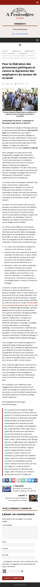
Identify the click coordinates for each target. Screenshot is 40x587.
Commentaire (7, 525)
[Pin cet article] (13, 480)
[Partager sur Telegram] (29, 480)
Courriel (5, 548)
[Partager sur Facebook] (3, 480)
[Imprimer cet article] (19, 480)
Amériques (16, 51)
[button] (36, 2)
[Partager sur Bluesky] (32, 480)
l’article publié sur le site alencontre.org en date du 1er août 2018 (20, 305)
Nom (4, 542)
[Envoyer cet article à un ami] (16, 480)
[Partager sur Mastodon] (26, 480)
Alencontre (20, 84)
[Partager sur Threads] (35, 480)
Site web (5, 555)
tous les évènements (20, 33)
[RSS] (20, 45)
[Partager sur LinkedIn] (10, 480)
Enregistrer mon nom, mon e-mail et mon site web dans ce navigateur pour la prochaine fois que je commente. (20, 564)
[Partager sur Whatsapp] (23, 480)
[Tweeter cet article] (7, 480)
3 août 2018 (8, 84)
